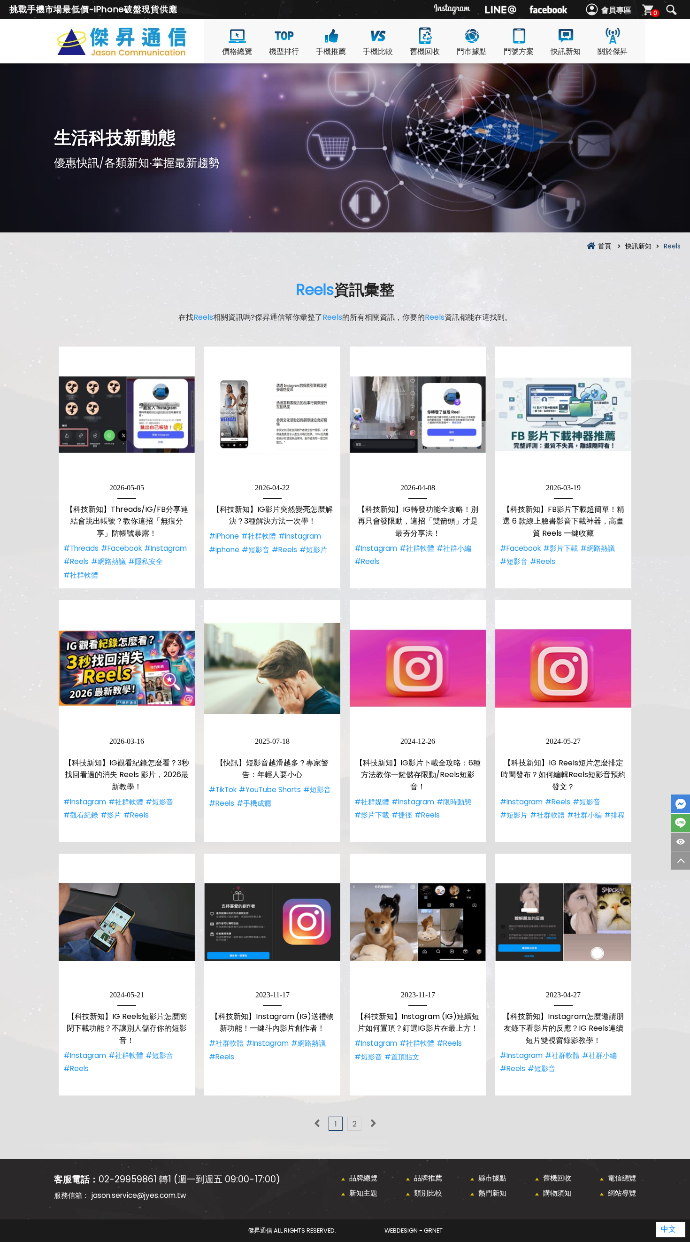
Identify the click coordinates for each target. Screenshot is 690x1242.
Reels (315, 289)
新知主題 (363, 1193)
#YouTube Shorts (270, 790)
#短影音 (255, 550)
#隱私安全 (145, 561)
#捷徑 (401, 815)
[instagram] (452, 9)
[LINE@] (500, 9)
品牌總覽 (363, 1178)
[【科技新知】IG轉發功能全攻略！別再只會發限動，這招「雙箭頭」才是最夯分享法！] (418, 415)
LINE (680, 823)
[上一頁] (317, 1124)
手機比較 (378, 51)
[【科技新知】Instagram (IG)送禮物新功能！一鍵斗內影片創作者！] (272, 922)
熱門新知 (492, 1193)
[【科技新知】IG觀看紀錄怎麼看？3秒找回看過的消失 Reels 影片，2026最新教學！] (127, 668)
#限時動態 (454, 802)
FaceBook (680, 804)
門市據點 (472, 51)
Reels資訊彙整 (138, 52)
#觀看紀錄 (80, 815)
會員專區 (616, 10)
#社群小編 (454, 548)
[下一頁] (373, 1124)
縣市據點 (492, 1178)
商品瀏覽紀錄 (680, 842)
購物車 (655, 13)
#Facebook (121, 548)
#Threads (81, 548)
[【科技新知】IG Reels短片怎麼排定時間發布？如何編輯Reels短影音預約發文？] (563, 668)
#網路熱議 (108, 561)
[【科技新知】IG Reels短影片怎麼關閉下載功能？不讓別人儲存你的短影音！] (127, 922)
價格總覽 (237, 51)
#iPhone (224, 536)
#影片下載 (560, 548)
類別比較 (428, 1193)
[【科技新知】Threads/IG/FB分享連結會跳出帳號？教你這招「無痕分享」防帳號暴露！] (127, 415)
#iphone (224, 550)
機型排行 (284, 51)
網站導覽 (622, 1193)
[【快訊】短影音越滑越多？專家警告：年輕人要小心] (272, 668)
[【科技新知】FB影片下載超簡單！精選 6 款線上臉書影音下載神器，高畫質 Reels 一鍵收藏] (563, 415)
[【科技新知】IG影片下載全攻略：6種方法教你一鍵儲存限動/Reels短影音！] (418, 668)
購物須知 (557, 1193)
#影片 (110, 815)
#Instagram (165, 548)
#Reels (76, 561)
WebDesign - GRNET (413, 1230)
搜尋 (671, 9)
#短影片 (313, 550)
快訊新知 (566, 51)
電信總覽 (622, 1178)
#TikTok (223, 790)
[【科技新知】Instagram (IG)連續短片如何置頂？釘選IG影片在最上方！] (418, 922)
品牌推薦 (428, 1178)
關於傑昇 (613, 51)
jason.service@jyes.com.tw (139, 1195)
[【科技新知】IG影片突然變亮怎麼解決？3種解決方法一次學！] (272, 415)
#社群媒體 (371, 802)
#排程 (614, 815)
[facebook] (548, 9)
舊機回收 (425, 51)
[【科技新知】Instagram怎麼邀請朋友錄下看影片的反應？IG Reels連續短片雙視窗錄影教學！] (563, 922)
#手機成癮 (254, 803)
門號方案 (519, 51)
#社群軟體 (80, 575)
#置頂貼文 (401, 1057)
